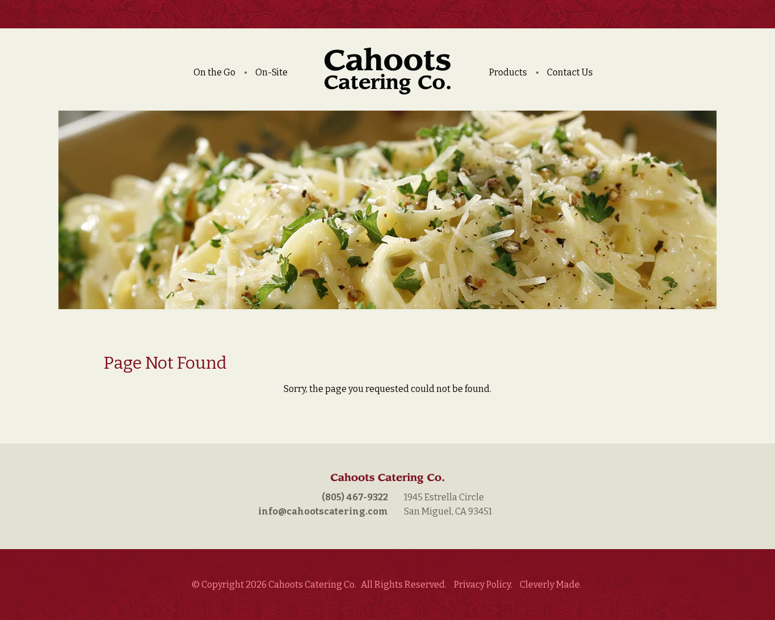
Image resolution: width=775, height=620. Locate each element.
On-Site (271, 72)
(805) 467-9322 (355, 497)
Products (508, 72)
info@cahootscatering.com (323, 511)
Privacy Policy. (483, 584)
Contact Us (570, 72)
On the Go (214, 72)
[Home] (387, 74)
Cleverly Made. (551, 584)
